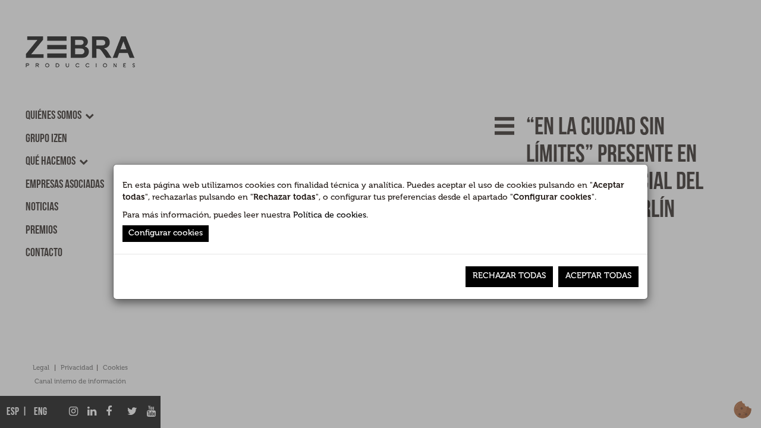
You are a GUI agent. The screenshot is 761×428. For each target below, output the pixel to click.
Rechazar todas (509, 275)
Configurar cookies (165, 233)
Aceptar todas (598, 275)
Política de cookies (329, 215)
